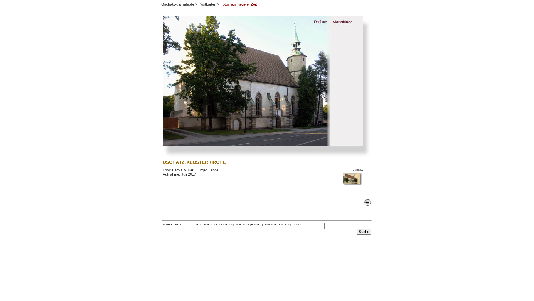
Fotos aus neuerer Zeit (239, 4)
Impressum (254, 224)
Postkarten (207, 4)
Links (297, 224)
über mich (220, 224)
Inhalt (197, 224)
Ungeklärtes (237, 224)
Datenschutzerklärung (278, 224)
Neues (208, 224)
